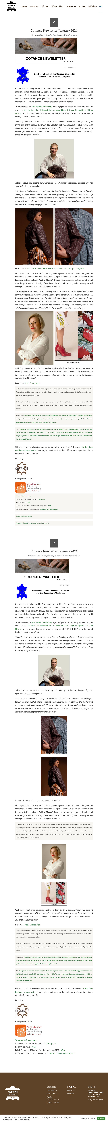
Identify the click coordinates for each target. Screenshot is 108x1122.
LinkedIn (70, 1094)
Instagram (71, 1090)
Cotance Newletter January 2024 (54, 30)
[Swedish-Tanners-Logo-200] (11, 6)
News (48, 35)
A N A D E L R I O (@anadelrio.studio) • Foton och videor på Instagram (54, 268)
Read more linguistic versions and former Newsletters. (32, 523)
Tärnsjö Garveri (53, 1102)
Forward (25, 516)
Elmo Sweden (52, 1090)
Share (18, 516)
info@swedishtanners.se (97, 1100)
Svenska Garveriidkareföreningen (65, 35)
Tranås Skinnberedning (53, 1098)
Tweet (21, 516)
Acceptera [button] (101, 1118)
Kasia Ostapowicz (32, 383)
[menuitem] (23, 6)
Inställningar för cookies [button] (86, 1118)
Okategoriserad (47, 556)
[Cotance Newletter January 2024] (54, 22)
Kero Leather (51, 1094)
